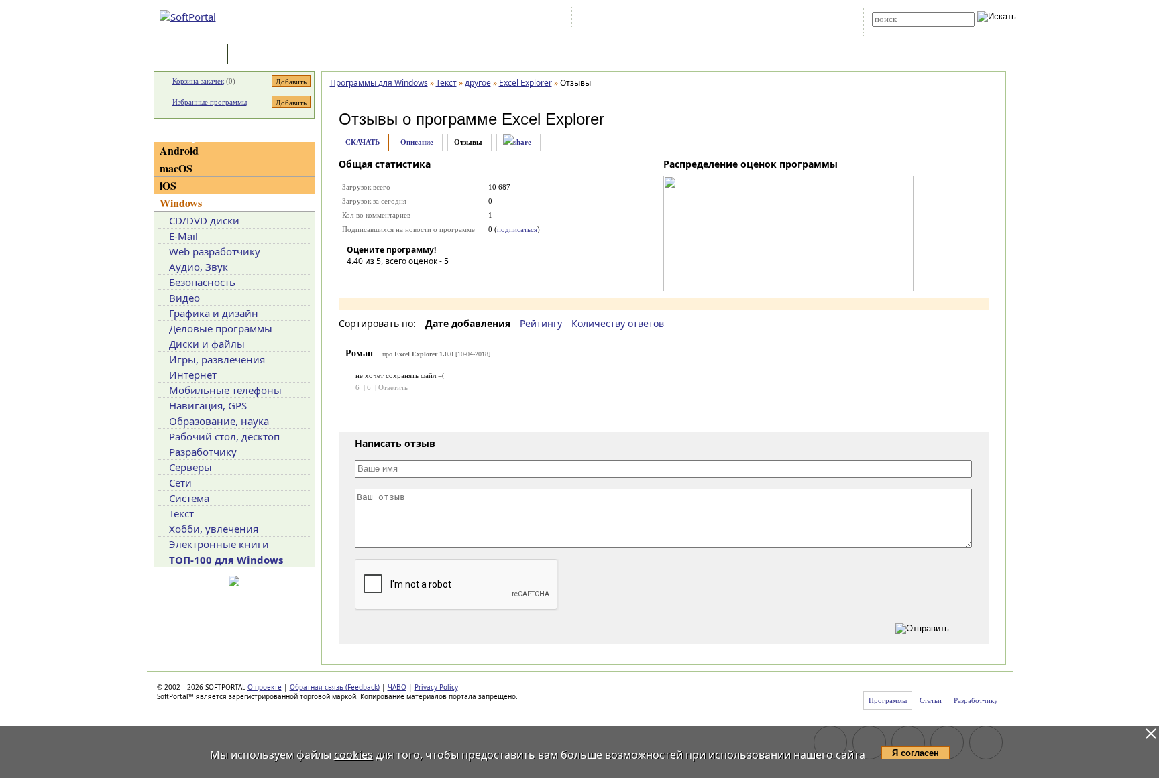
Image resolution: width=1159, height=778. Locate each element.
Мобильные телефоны (225, 390)
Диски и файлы (207, 343)
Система (189, 498)
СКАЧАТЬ (362, 142)
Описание (416, 142)
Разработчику (203, 451)
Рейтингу (541, 323)
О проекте (264, 687)
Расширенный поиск (909, 31)
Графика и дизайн (213, 313)
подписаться (517, 229)
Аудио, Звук (198, 266)
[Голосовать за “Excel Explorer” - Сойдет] (397, 280)
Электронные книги (219, 544)
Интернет (193, 374)
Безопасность (202, 282)
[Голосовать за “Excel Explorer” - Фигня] (357, 280)
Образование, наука (219, 421)
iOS (168, 185)
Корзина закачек (198, 81)
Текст (181, 513)
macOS (176, 168)
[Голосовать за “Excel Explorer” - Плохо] (377, 280)
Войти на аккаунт (615, 19)
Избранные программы (209, 102)
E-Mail (183, 236)
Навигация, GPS (208, 405)
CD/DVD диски (204, 220)
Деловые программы (220, 328)
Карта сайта (760, 19)
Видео (184, 297)
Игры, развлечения (217, 359)
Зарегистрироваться (691, 19)
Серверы (190, 467)
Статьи (260, 55)
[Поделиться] (517, 142)
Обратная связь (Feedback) (335, 687)
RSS (801, 19)
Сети (180, 482)
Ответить (393, 387)
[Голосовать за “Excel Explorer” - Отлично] (437, 280)
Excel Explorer (553, 119)
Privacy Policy (436, 687)
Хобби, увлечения (213, 528)
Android (179, 150)
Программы (194, 55)
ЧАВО (397, 687)
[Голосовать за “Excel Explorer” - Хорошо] (417, 280)
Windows (181, 202)
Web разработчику (214, 251)
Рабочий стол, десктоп (224, 436)
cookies (353, 754)
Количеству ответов (617, 323)
